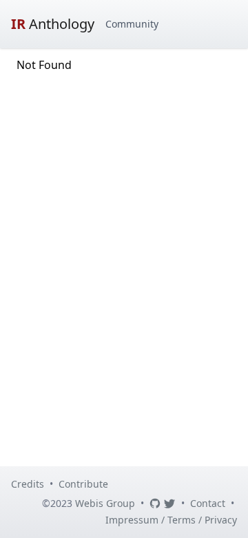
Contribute (83, 483)
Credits (27, 483)
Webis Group (105, 503)
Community (131, 23)
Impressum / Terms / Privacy (171, 519)
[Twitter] (169, 503)
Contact (207, 503)
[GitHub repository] (155, 503)
